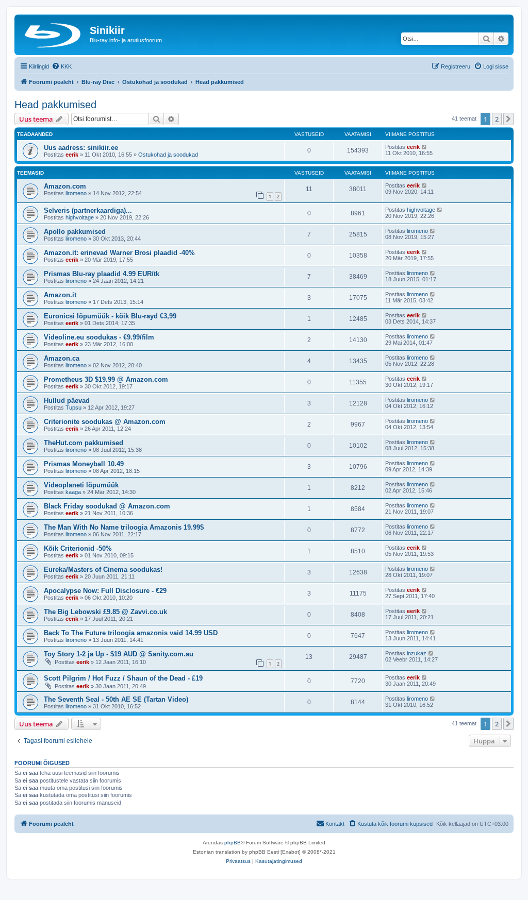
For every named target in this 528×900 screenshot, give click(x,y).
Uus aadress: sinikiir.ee (81, 147)
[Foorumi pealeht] (53, 33)
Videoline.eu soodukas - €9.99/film (99, 337)
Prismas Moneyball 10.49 (84, 464)
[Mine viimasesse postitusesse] (424, 147)
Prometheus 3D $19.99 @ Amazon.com (106, 379)
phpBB (232, 842)
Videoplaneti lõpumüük (81, 485)
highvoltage (79, 217)
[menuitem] (62, 66)
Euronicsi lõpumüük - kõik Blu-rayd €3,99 (110, 316)
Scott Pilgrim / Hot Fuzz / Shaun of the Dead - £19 (123, 678)
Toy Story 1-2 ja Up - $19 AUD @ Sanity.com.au (118, 654)
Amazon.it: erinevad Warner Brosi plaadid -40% (119, 253)
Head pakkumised (55, 104)
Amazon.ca (61, 358)
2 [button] (497, 119)
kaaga (73, 492)
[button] (508, 119)
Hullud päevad (67, 400)
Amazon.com (65, 186)
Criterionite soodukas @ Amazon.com (105, 422)
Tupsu (73, 407)
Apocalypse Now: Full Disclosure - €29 (105, 591)
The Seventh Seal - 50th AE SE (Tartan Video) (116, 699)
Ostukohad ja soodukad (168, 154)
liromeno (76, 193)
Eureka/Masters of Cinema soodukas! (103, 569)
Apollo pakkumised (75, 231)
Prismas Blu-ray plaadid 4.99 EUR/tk (101, 274)
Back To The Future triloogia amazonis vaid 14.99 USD (131, 633)
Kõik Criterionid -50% (78, 548)
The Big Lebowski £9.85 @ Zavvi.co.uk (105, 612)
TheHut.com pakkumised (83, 443)
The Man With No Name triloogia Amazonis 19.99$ (124, 527)
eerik (71, 154)
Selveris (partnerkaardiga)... (88, 210)
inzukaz (416, 653)
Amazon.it (60, 295)
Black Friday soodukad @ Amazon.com (107, 506)
